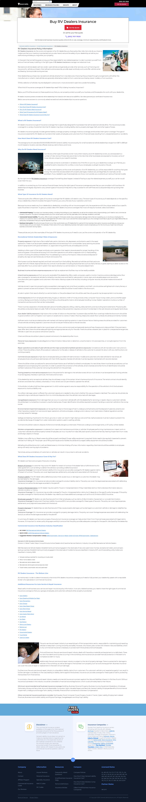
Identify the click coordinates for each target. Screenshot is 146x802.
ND (116, 776)
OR (116, 778)
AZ (107, 772)
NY (108, 778)
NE (119, 776)
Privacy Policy (34, 797)
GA (125, 772)
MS (108, 776)
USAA (97, 747)
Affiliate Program (23, 780)
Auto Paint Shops (25, 609)
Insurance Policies (52, 5)
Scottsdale (109, 743)
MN (103, 776)
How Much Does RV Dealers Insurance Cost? (33, 107)
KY (113, 774)
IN (108, 774)
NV (122, 776)
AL (102, 772)
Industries (37, 5)
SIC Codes (39, 787)
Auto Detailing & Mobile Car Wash (30, 598)
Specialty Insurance (43, 780)
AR (105, 772)
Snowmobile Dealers (26, 632)
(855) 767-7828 (74, 37)
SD (125, 778)
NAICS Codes (40, 783)
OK (113, 778)
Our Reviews (22, 789)
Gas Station (23, 622)
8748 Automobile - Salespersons (88, 535)
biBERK (111, 731)
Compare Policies (79, 772)
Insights (66, 5)
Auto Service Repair (25, 611)
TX (105, 780)
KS (110, 774)
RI (120, 778)
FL (122, 772)
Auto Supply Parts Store (27, 614)
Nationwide (97, 740)
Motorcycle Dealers (25, 624)
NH (124, 776)
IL (106, 774)
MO (106, 776)
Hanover (106, 736)
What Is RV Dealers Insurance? (29, 104)
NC (114, 776)
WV (120, 780)
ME (123, 774)
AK (102, 789)
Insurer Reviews (41, 772)
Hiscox (112, 736)
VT (112, 780)
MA (118, 774)
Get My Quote (121, 4)
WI (117, 780)
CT (115, 772)
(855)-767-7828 (124, 1)
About (74, 5)
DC (117, 772)
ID (102, 774)
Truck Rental (23, 635)
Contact (20, 776)
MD (120, 774)
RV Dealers (23, 629)
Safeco (103, 743)
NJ (102, 778)
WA (114, 780)
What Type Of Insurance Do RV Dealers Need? (33, 112)
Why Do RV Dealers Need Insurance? (30, 109)
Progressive (96, 743)
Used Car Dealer (24, 637)
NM (105, 778)
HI (106, 789)
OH (110, 778)
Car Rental (23, 616)
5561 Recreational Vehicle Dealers (36, 530)
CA (110, 772)
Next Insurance (107, 740)
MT (111, 776)
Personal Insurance (42, 776)
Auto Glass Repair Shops (27, 606)
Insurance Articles (61, 787)
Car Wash (22, 619)
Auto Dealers (23, 596)
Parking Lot (23, 627)
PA (118, 778)
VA (110, 780)
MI (126, 774)
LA (115, 774)
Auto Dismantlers (25, 601)
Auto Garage (23, 603)
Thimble (108, 745)
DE (120, 772)
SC (123, 778)
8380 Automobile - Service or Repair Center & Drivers (62, 535)
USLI (100, 747)
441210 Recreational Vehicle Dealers (38, 533)
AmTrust (91, 731)
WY (124, 780)
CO (112, 772)
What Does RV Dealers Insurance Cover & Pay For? (35, 115)
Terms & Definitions (61, 784)
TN (102, 780)
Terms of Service (23, 797)
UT (107, 780)
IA (104, 774)
